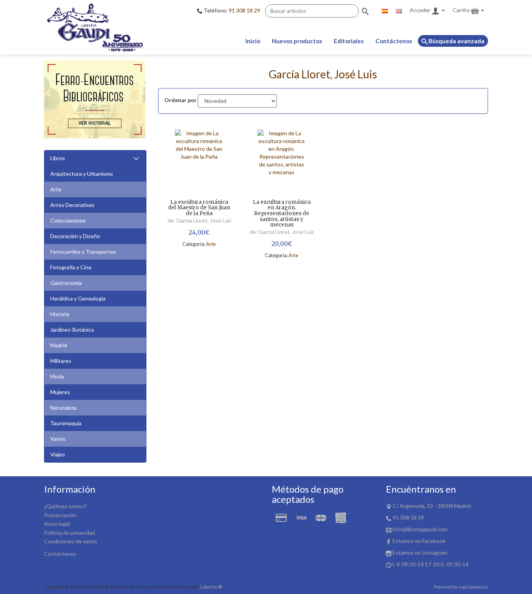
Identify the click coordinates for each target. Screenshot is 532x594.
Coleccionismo (68, 220)
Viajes (57, 454)
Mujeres (60, 392)
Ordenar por (180, 100)
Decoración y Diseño (75, 236)
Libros (57, 158)
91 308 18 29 (244, 10)
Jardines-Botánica (72, 329)
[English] (399, 10)
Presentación (60, 515)
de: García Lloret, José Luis (199, 220)
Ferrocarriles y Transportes (83, 251)
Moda (57, 376)
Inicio (252, 40)
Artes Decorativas (72, 205)
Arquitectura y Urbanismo (81, 173)
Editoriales (349, 40)
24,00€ (199, 232)
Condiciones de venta (70, 541)
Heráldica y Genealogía (78, 298)
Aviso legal (57, 523)
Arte (56, 189)
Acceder (421, 10)
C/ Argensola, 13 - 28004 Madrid (432, 505)
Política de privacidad (69, 532)
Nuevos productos (297, 40)
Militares (60, 360)
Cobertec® (210, 586)
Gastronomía (66, 282)
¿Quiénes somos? (65, 506)
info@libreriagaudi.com (420, 529)
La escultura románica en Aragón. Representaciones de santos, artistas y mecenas (282, 214)
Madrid (58, 345)
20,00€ (281, 243)
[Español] (385, 10)
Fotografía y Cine (71, 267)
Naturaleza (63, 407)
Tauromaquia (65, 423)
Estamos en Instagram (420, 552)
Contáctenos (393, 40)
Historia (59, 314)
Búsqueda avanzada (455, 40)
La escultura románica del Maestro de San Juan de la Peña (199, 208)
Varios (57, 438)
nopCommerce (473, 586)
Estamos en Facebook (419, 540)
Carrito (462, 10)
